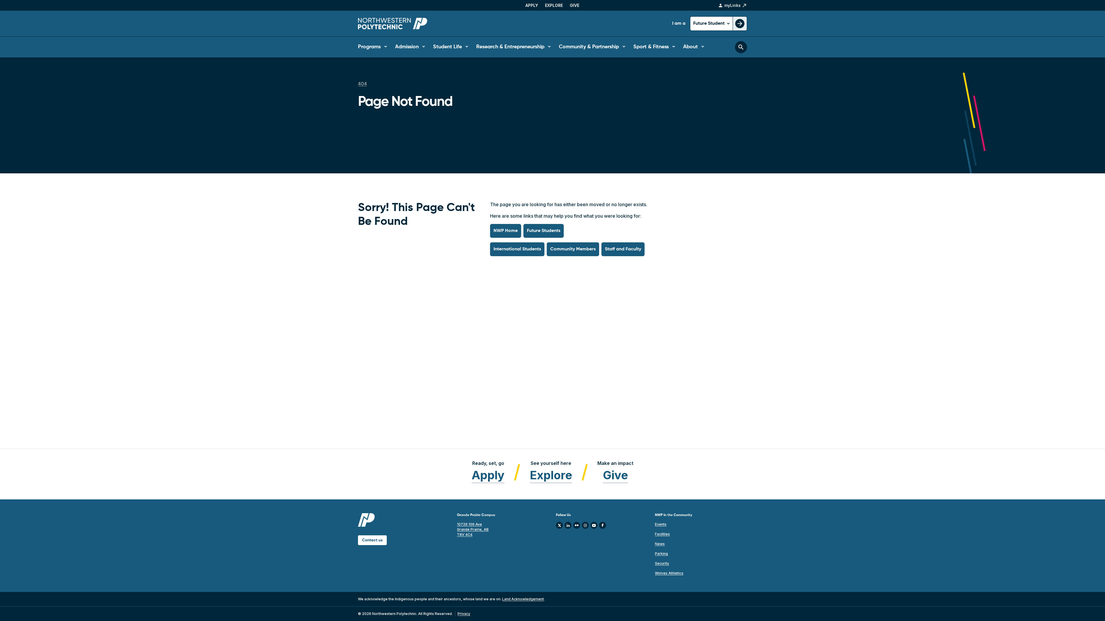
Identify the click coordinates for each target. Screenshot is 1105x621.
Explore (554, 5)
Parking (661, 553)
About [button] (690, 46)
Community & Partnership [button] (589, 46)
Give (574, 5)
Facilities (662, 534)
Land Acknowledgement (523, 599)
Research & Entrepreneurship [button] (510, 46)
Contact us (372, 540)
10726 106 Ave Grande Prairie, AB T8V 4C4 (473, 529)
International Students (517, 249)
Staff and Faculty (623, 249)
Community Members (573, 249)
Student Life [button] (447, 46)
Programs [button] (369, 46)
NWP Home (506, 231)
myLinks (732, 5)
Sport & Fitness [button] (651, 46)
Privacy (464, 614)
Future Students (543, 231)
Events (660, 524)
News (660, 544)
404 (362, 84)
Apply (531, 5)
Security (662, 563)
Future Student (709, 23)
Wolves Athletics (669, 573)
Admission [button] (407, 46)
